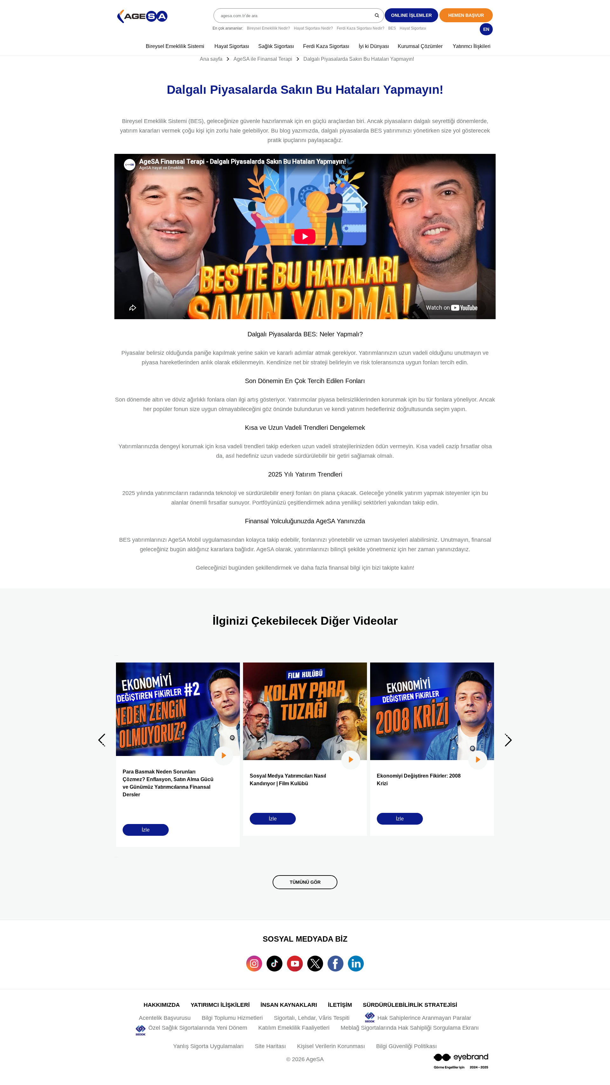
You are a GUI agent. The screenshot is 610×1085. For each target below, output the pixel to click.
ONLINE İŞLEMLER (411, 15)
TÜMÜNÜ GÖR (305, 882)
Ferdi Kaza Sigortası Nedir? (360, 28)
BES (392, 28)
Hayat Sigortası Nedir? (313, 28)
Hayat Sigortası (413, 28)
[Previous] (116, 655)
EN (486, 29)
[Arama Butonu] (377, 15)
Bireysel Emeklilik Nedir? (268, 28)
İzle (146, 830)
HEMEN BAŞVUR (466, 15)
